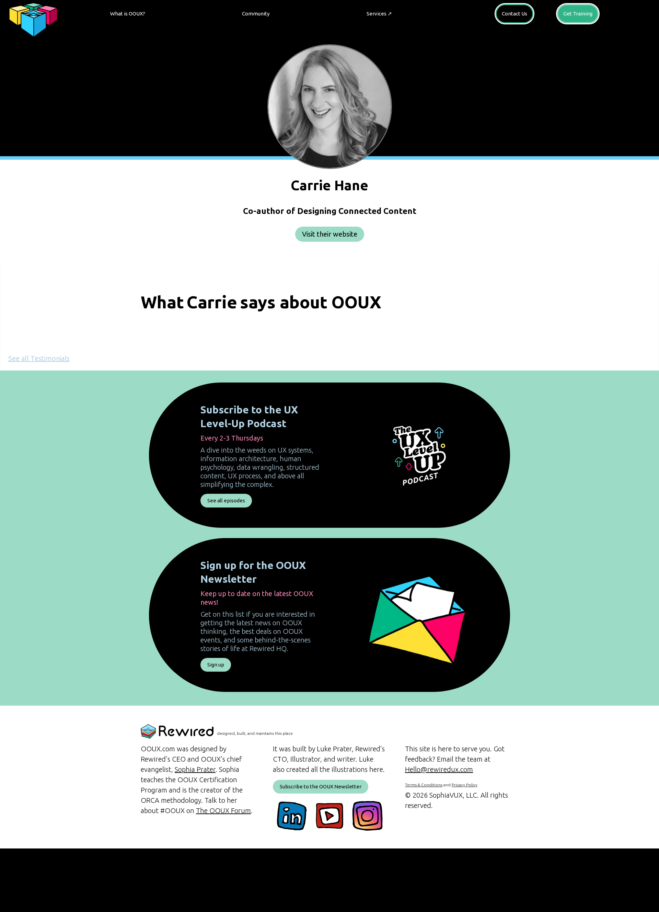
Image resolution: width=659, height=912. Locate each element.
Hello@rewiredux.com (439, 769)
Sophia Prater (195, 769)
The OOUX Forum (223, 810)
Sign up (215, 665)
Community (255, 13)
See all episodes (226, 500)
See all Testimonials (39, 358)
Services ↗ (379, 13)
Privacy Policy (464, 785)
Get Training (577, 13)
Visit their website (329, 234)
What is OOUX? (127, 13)
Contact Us (514, 13)
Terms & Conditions (423, 785)
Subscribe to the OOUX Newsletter (320, 786)
